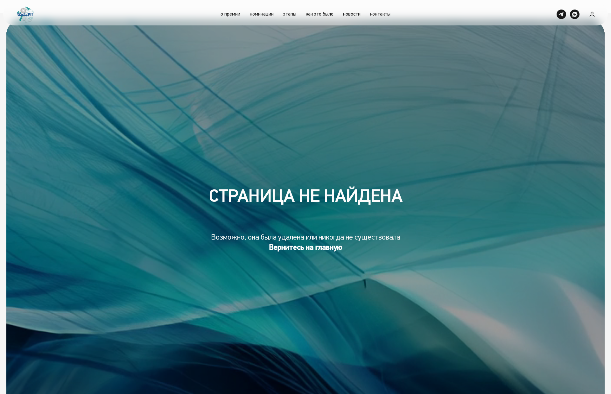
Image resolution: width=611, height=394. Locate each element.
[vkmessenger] (574, 14)
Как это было (320, 14)
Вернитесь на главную (305, 247)
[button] (592, 14)
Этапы (289, 14)
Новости (352, 14)
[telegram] (561, 14)
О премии (230, 14)
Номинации (262, 14)
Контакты (380, 14)
